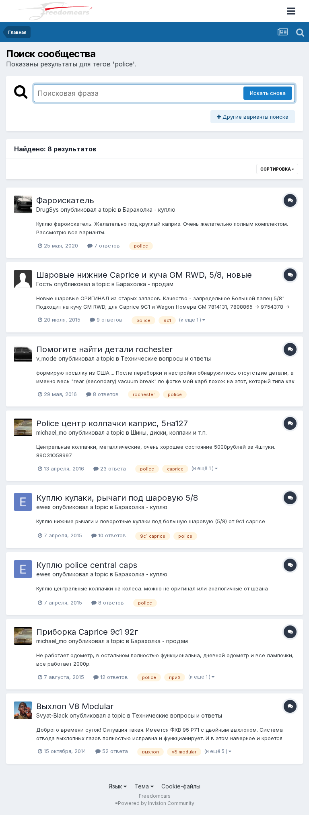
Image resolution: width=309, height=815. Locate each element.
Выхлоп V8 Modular (74, 706)
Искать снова (268, 93)
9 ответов (108, 319)
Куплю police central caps (86, 565)
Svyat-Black (52, 715)
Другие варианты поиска (254, 116)
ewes (43, 506)
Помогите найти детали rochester (104, 349)
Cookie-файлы (180, 786)
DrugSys (47, 209)
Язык (116, 786)
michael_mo (51, 432)
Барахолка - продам (144, 284)
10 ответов (111, 535)
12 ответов (113, 677)
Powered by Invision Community (156, 803)
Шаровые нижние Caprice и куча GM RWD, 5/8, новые (144, 275)
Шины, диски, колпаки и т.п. (169, 432)
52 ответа (114, 751)
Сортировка (276, 169)
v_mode (46, 358)
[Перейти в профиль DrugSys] (23, 204)
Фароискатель (65, 200)
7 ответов (106, 245)
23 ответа (112, 468)
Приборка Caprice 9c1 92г (87, 632)
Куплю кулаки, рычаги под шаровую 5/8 (117, 498)
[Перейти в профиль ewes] (23, 502)
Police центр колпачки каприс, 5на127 (112, 423)
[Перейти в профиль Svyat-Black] (23, 710)
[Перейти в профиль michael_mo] (23, 427)
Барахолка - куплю (149, 209)
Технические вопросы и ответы (166, 358)
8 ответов (105, 394)
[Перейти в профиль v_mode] (23, 353)
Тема (142, 786)
